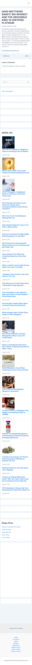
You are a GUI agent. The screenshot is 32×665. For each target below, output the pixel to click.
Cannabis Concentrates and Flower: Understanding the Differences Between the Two (15, 459)
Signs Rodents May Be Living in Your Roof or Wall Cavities (15, 226)
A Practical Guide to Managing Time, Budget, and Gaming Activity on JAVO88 (15, 412)
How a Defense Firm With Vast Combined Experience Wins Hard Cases (14, 256)
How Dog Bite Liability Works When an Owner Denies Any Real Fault (15, 304)
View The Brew (6, 537)
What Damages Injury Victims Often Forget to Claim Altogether (15, 313)
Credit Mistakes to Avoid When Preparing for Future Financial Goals (15, 369)
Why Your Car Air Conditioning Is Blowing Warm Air (14, 217)
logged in (11, 66)
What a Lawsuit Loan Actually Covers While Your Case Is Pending (15, 266)
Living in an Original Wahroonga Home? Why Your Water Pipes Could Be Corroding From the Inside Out (15, 479)
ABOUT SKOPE (16, 649)
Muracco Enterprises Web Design (11, 527)
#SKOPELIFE (16, 645)
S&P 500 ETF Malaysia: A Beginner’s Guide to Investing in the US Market (15, 150)
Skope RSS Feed (6, 532)
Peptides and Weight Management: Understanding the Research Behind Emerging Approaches (15, 435)
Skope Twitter (5, 535)
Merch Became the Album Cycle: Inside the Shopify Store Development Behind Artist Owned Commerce (14, 206)
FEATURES (16, 639)
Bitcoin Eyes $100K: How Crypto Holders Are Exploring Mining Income (15, 172)
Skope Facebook (6, 529)
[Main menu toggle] (28, 3)
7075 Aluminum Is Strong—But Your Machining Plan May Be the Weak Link (16, 489)
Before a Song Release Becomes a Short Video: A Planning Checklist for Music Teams (15, 346)
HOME (16, 637)
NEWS (16, 641)
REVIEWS (16, 643)
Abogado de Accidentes (16, 628)
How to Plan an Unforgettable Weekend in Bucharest (13, 390)
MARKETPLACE (16, 647)
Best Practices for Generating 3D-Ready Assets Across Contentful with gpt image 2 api (15, 245)
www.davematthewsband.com (10, 50)
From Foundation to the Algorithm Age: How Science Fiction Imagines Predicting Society (15, 294)
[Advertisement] (16, 569)
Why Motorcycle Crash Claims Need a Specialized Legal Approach (15, 284)
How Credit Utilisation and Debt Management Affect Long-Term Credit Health (13, 335)
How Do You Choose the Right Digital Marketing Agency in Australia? (15, 235)
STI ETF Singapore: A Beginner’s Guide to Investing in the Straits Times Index (13, 194)
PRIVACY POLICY (16, 651)
